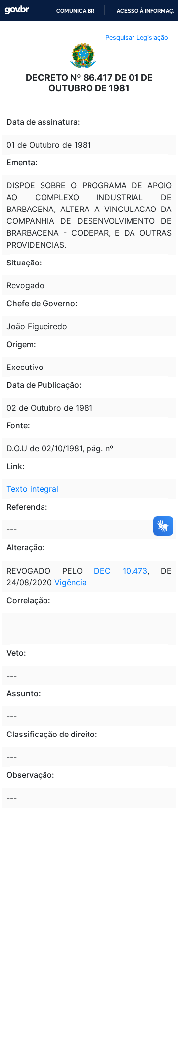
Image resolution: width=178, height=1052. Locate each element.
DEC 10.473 (120, 571)
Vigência (70, 582)
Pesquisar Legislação (136, 37)
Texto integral (32, 489)
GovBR (16, 10)
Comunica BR (75, 10)
